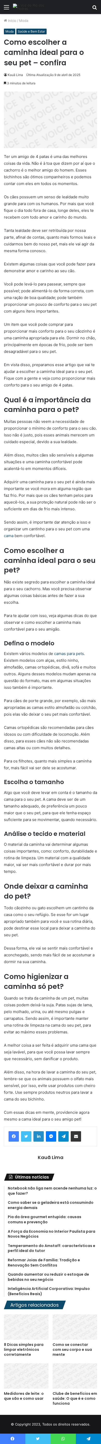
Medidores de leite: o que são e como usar (24, 1396)
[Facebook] (14, 1136)
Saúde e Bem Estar (31, 31)
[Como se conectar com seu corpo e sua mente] (75, 1327)
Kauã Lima (15, 75)
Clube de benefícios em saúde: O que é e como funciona (75, 1398)
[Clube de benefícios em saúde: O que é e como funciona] (75, 1376)
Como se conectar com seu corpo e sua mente (72, 1349)
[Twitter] (26, 1136)
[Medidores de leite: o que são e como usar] (26, 1376)
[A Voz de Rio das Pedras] (33, 7)
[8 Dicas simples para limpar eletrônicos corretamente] (26, 1327)
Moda (23, 20)
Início (11, 20)
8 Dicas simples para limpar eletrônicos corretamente (24, 1349)
